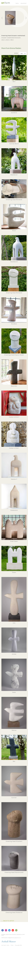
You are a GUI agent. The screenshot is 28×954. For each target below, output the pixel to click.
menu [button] (17, 3)
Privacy (12, 945)
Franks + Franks (6, 945)
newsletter (24, 3)
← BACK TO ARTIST (7, 921)
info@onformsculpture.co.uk (14, 937)
